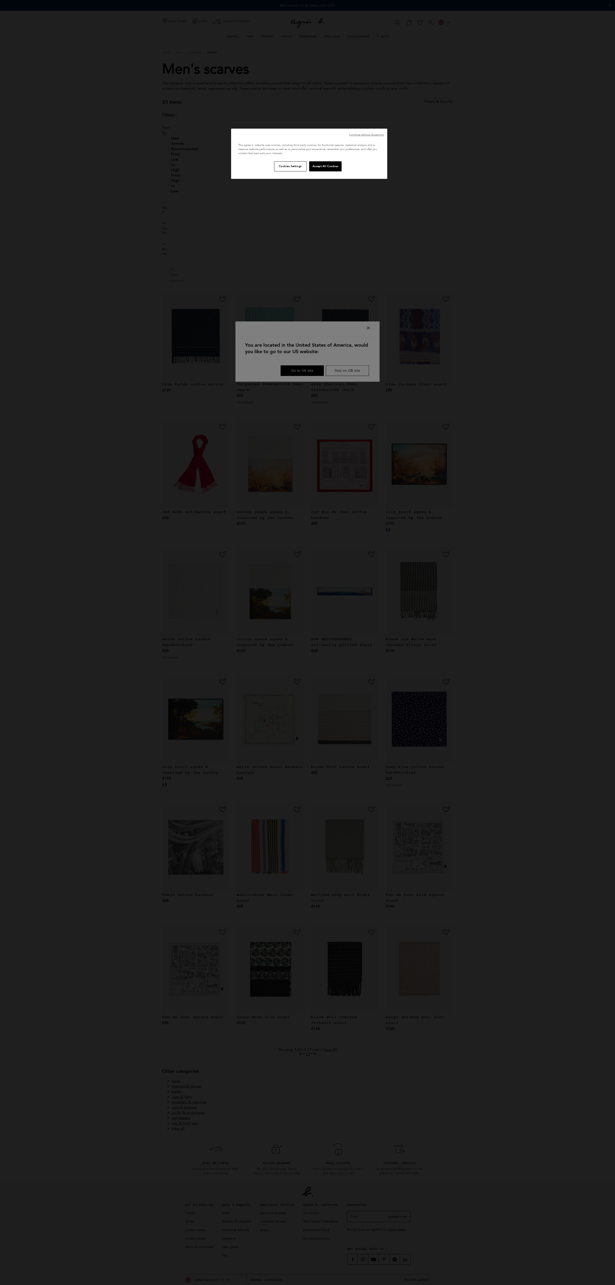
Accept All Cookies (325, 166)
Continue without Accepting (366, 135)
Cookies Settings (290, 166)
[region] (309, 154)
